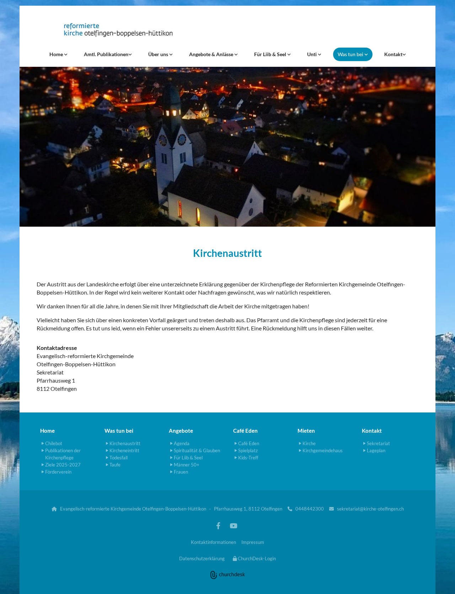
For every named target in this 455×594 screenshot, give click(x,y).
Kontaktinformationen (213, 542)
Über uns (158, 54)
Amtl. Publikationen (106, 54)
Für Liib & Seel (270, 54)
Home (56, 54)
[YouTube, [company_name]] (233, 525)
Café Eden (245, 430)
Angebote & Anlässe (211, 54)
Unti (312, 54)
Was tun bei (351, 54)
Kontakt (393, 54)
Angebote (181, 430)
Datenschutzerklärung (202, 558)
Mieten (306, 430)
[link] (58, 54)
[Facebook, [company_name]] (218, 525)
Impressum (252, 542)
